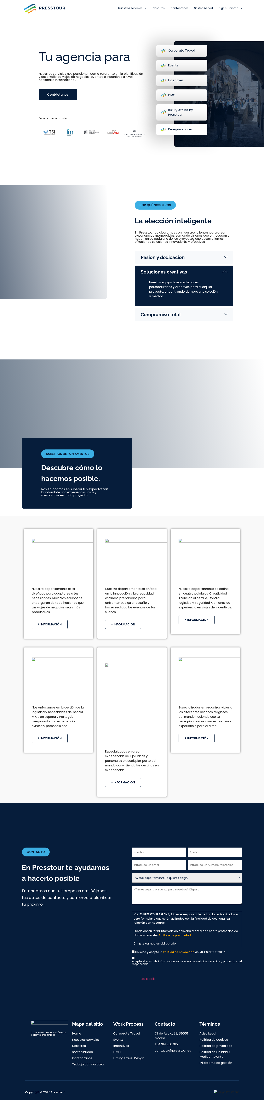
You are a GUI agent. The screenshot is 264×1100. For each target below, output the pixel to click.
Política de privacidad (175, 935)
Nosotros (159, 8)
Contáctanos (179, 8)
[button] (155, 205)
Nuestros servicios (130, 8)
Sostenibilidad (203, 8)
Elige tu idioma (228, 8)
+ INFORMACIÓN (50, 624)
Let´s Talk (148, 979)
